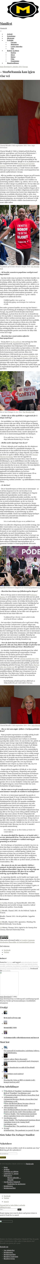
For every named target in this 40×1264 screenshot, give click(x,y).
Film (12, 59)
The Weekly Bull (28, 412)
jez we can (23, 964)
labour (30, 964)
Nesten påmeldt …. (14, 1178)
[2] (32, 348)
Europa (14, 42)
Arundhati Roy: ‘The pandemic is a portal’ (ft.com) (21, 1130)
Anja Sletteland (5, 67)
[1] (19, 168)
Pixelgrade (30, 1164)
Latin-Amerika (16, 46)
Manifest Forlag (9, 1259)
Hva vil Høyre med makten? (14, 1074)
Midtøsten (15, 44)
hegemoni (15, 964)
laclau (35, 964)
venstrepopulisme (12, 968)
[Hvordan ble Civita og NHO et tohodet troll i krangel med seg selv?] (5, 1078)
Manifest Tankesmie (11, 1257)
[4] (11, 463)
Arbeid (9, 34)
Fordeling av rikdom (11, 1171)
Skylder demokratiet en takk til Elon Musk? (19, 1067)
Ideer (13, 55)
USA (12, 49)
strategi (3, 968)
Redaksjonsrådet (10, 1188)
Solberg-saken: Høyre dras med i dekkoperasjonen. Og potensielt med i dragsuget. (21, 1060)
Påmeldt (10, 1180)
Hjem (6, 1167)
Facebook (7, 1196)
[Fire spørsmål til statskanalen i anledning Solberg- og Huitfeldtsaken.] (5, 1049)
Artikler (6, 1169)
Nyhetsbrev (8, 1176)
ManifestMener (13, 63)
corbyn (8, 964)
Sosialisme (11, 36)
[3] (13, 358)
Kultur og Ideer (13, 51)
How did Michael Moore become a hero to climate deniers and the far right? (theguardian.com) (21, 1111)
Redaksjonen (8, 1186)
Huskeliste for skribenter (16, 1184)
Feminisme (15, 61)
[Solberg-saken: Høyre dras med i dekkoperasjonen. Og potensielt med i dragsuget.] (5, 1057)
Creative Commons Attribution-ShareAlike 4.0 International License (17, 941)
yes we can (26, 968)
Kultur (13, 53)
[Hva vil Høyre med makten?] (5, 1072)
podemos (9, 966)
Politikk (10, 40)
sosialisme (24, 966)
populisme (16, 966)
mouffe (2, 966)
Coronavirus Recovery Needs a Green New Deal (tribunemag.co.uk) (20, 1100)
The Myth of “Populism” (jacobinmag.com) (21, 1092)
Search (6, 1202)
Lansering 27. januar (11, 1174)
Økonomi (10, 38)
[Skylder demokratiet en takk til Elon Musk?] (5, 1065)
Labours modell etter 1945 (29, 659)
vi (20, 968)
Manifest (6, 23)
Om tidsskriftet (9, 1250)
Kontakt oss (4, 1247)
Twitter (6, 1198)
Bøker (13, 57)
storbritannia (34, 966)
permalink (6, 971)
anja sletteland (26, 962)
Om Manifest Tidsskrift (12, 1182)
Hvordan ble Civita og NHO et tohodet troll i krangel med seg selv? (19, 1081)
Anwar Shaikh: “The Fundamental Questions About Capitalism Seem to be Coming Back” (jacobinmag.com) (22, 1122)
